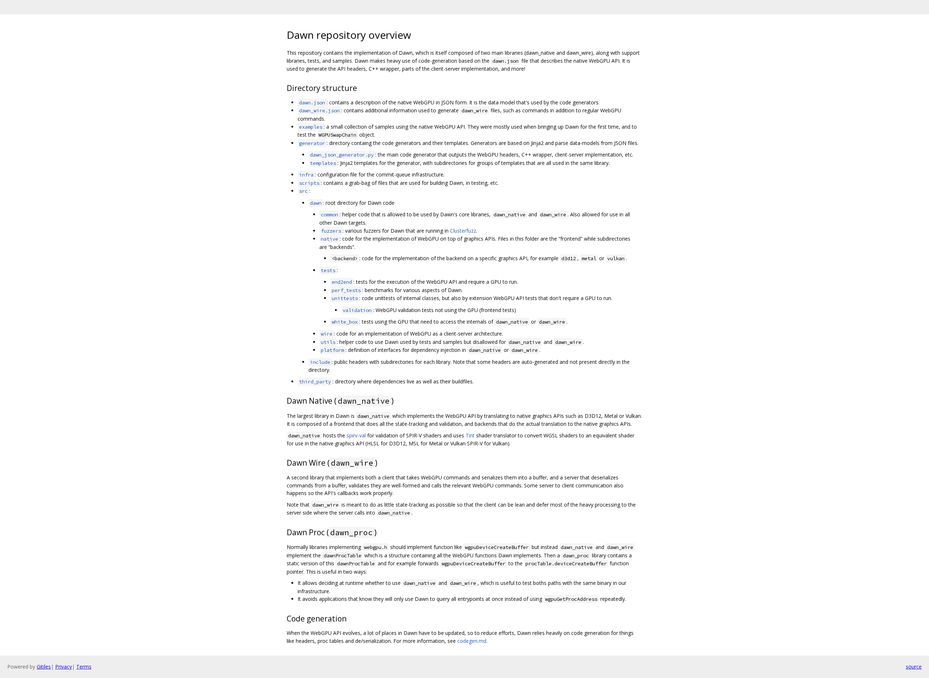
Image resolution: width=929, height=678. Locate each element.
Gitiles (44, 666)
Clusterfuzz (463, 230)
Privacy (63, 666)
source (914, 666)
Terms (83, 666)
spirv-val (356, 435)
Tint (470, 435)
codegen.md (471, 640)
